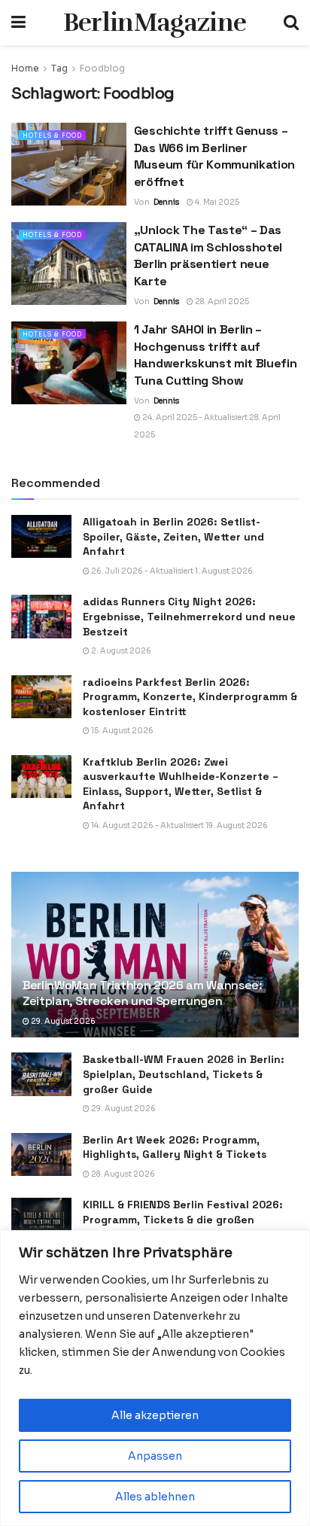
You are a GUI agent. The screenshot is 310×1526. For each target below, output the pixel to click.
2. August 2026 (120, 651)
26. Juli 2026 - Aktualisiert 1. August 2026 (171, 571)
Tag (59, 68)
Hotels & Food (52, 135)
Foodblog (102, 68)
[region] (155, 1378)
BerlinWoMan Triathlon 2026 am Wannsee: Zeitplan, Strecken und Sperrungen (143, 993)
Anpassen (155, 1456)
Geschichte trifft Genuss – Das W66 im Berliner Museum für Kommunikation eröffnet (214, 156)
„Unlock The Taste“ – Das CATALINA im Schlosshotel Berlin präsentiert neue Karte (208, 255)
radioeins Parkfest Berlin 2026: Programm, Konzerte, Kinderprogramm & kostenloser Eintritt (190, 696)
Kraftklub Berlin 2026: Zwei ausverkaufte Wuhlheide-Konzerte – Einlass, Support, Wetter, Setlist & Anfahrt (180, 784)
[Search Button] (291, 22)
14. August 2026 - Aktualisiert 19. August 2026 (179, 825)
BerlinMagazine (154, 22)
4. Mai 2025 (216, 202)
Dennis (166, 202)
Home (25, 68)
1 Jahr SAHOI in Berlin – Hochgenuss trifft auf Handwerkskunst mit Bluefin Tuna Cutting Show (215, 354)
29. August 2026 (62, 1021)
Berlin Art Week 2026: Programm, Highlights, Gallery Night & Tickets (174, 1147)
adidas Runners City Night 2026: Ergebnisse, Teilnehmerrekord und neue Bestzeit (189, 616)
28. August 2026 (122, 1174)
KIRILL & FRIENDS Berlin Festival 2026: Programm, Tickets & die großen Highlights (183, 1219)
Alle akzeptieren (155, 1415)
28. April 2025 (221, 301)
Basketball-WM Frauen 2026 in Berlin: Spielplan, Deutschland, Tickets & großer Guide (183, 1073)
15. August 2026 (121, 731)
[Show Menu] (18, 22)
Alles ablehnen (155, 1496)
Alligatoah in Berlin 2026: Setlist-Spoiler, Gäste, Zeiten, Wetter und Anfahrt (173, 536)
